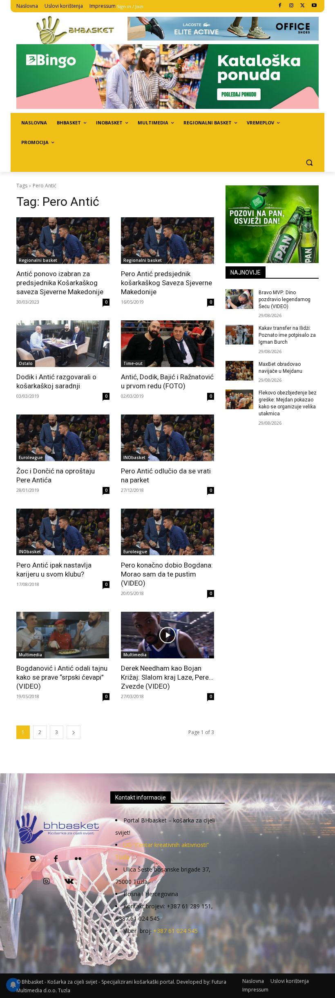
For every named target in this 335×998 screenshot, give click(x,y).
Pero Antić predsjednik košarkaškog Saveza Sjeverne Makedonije (166, 283)
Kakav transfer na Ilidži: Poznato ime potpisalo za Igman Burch (287, 335)
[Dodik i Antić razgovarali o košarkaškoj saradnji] (62, 343)
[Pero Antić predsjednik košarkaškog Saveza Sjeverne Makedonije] (167, 240)
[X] (302, 6)
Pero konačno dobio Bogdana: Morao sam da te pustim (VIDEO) (167, 574)
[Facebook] (280, 6)
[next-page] (73, 732)
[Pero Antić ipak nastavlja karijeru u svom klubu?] (62, 532)
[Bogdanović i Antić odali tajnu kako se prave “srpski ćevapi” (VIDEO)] (62, 635)
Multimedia (30, 655)
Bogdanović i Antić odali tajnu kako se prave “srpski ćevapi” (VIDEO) (61, 677)
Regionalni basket (38, 260)
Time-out (133, 363)
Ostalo (26, 363)
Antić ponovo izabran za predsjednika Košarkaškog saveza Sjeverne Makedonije (59, 283)
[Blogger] (33, 859)
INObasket (134, 457)
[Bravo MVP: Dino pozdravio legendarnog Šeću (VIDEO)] (239, 299)
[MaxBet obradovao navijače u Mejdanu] (239, 371)
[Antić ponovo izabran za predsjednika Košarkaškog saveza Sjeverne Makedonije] (62, 240)
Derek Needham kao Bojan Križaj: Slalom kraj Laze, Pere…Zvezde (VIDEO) (167, 677)
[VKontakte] (69, 882)
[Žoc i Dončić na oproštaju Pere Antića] (62, 438)
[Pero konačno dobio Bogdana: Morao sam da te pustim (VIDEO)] (167, 532)
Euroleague (30, 457)
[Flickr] (78, 859)
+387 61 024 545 (175, 931)
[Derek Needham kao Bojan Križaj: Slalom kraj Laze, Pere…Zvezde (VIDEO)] (167, 635)
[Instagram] (291, 6)
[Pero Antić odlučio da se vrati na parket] (167, 438)
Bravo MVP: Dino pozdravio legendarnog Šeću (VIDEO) (284, 299)
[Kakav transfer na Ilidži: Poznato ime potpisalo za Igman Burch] (239, 335)
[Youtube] (314, 6)
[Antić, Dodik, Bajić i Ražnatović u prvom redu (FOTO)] (167, 343)
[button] (309, 162)
